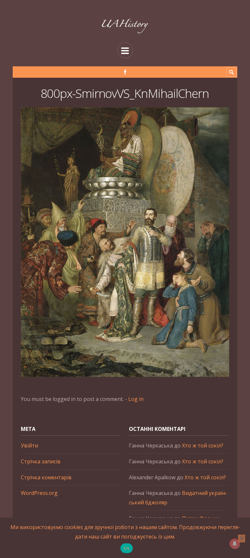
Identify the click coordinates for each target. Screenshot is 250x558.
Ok (127, 548)
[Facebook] (125, 72)
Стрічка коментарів (46, 477)
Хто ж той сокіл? (202, 445)
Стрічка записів (41, 461)
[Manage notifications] (234, 543)
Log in (136, 399)
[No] (241, 538)
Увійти (29, 445)
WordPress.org (39, 493)
